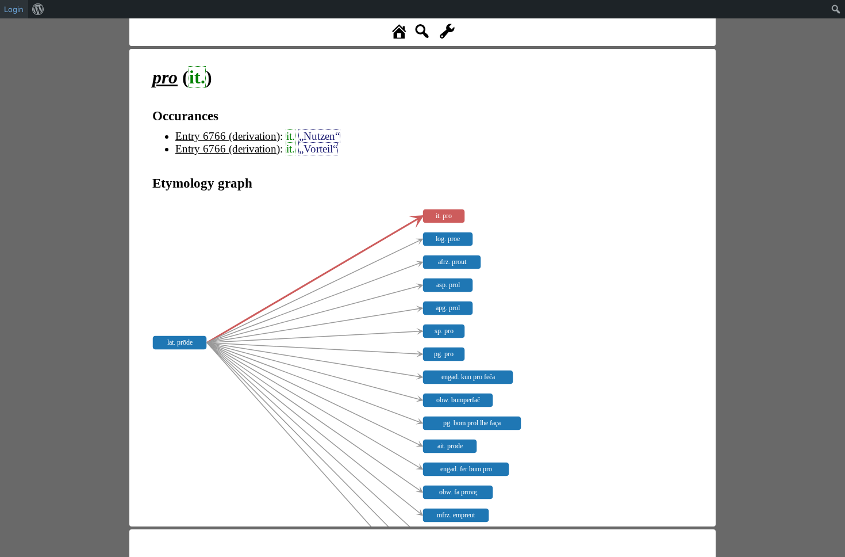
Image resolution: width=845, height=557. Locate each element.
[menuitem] (38, 9)
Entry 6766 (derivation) (227, 136)
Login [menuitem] (14, 9)
